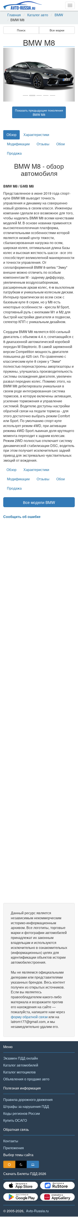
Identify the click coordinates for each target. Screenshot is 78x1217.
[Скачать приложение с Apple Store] (20, 1185)
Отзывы (43, 143)
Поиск (21, 30)
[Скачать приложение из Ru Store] (57, 1185)
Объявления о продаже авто (26, 1078)
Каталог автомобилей (20, 1065)
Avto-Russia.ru (37, 1210)
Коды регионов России (21, 1113)
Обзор (11, 134)
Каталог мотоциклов (19, 1072)
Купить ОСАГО (15, 1120)
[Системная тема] (33, 1164)
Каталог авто (37, 15)
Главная (14, 15)
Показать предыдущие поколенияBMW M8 (39, 112)
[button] (8, 75)
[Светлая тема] (9, 1164)
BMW (59, 15)
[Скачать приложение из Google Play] (20, 1197)
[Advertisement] (39, 711)
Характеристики (36, 134)
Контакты (10, 1140)
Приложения (13, 1147)
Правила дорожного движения (28, 1099)
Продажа (14, 153)
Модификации (18, 143)
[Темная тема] (21, 1164)
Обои (60, 143)
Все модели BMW (39, 502)
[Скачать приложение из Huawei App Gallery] (57, 1197)
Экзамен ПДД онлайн (20, 1058)
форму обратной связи (29, 1016)
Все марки (57, 30)
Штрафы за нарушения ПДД (26, 1106)
